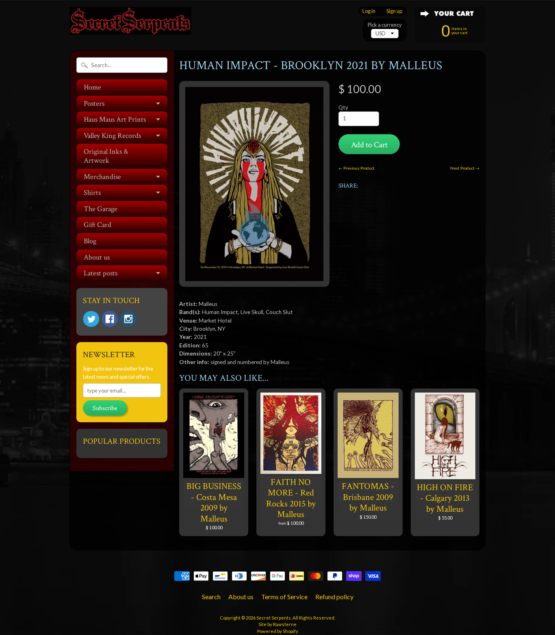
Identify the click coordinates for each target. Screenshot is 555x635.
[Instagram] (128, 319)
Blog (90, 241)
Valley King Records (112, 135)
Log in (368, 11)
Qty (343, 107)
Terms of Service (284, 596)
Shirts (92, 192)
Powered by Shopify (277, 631)
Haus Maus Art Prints (115, 119)
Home (92, 87)
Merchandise (102, 176)
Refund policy (334, 596)
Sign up (394, 11)
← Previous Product (356, 168)
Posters (94, 103)
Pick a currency (385, 25)
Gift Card (97, 224)
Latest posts (100, 273)
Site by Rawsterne (277, 624)
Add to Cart (369, 145)
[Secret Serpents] (130, 24)
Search (211, 596)
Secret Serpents (273, 617)
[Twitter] (91, 319)
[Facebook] (110, 319)
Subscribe (105, 408)
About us (97, 257)
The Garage (100, 209)
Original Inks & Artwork (106, 156)
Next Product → (464, 168)
